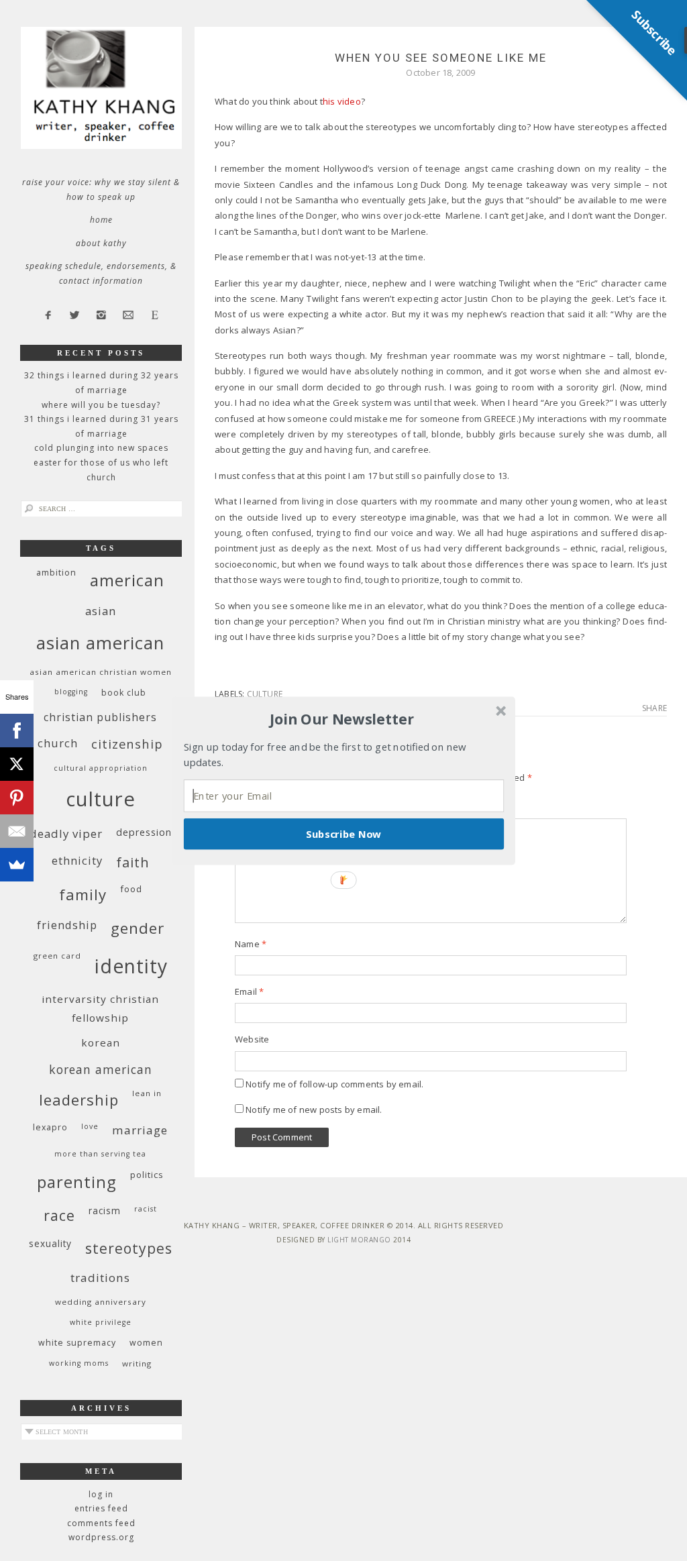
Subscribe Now (343, 833)
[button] (342, 719)
